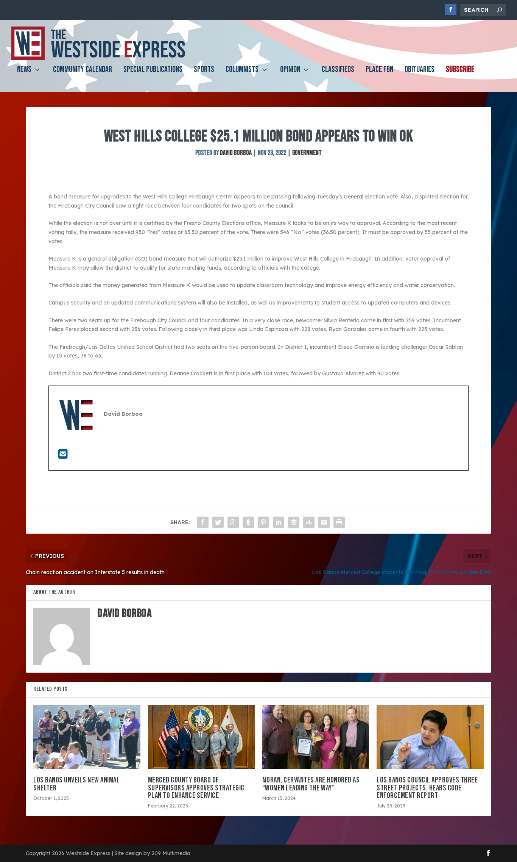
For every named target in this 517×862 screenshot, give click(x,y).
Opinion (290, 71)
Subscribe (460, 71)
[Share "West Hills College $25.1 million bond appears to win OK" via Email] (324, 522)
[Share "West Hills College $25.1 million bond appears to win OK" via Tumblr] (248, 522)
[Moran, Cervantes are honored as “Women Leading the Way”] (315, 737)
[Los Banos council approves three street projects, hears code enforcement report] (430, 737)
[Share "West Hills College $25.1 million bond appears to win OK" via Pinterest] (263, 522)
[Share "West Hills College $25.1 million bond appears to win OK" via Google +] (233, 522)
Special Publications (152, 71)
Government (307, 153)
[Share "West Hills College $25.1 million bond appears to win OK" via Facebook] (202, 522)
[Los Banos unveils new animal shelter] (86, 737)
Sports (204, 71)
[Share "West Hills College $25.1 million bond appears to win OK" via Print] (339, 522)
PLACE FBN (379, 71)
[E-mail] (63, 456)
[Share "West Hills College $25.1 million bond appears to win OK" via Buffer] (293, 522)
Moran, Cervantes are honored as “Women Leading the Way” (311, 783)
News (24, 71)
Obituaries (419, 71)
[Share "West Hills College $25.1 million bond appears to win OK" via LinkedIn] (278, 522)
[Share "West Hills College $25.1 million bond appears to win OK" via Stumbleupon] (308, 522)
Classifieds (338, 71)
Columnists (242, 71)
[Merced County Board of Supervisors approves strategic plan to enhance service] (201, 737)
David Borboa (236, 153)
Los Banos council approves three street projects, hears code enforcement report (427, 787)
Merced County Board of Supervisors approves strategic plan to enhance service (196, 787)
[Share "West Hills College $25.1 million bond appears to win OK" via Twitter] (218, 522)
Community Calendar (82, 71)
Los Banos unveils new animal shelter (76, 783)
